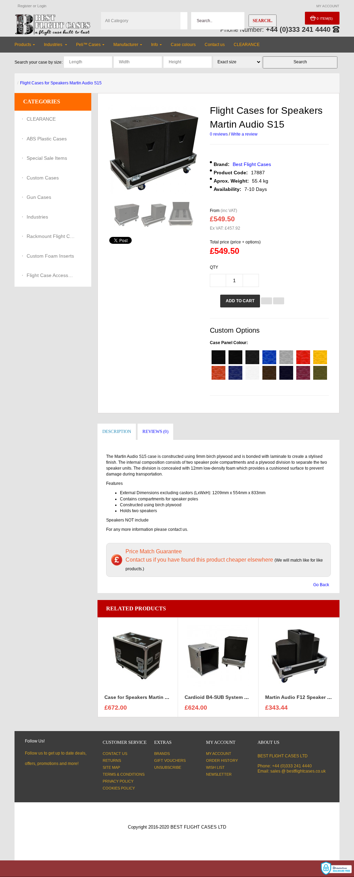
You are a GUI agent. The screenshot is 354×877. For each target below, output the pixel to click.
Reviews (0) (155, 431)
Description (116, 431)
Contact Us (115, 753)
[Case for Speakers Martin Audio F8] (137, 655)
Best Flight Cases (252, 164)
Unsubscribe (167, 767)
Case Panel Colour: (229, 342)
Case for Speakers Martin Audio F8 (145, 697)
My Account (218, 753)
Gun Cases (39, 197)
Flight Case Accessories (51, 275)
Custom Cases (43, 178)
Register (25, 6)
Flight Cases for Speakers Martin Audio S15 (61, 83)
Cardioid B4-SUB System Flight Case (228, 697)
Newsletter (219, 774)
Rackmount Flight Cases (51, 236)
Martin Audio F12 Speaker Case (302, 697)
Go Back (321, 584)
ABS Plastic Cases (47, 138)
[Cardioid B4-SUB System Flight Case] (218, 655)
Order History (222, 760)
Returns (112, 760)
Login (41, 6)
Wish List (215, 767)
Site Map (111, 767)
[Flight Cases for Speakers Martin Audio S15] (127, 215)
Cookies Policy (119, 788)
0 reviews (219, 134)
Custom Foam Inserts (50, 256)
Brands (162, 753)
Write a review (244, 134)
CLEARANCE (41, 119)
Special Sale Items (47, 158)
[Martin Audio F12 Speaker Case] (299, 655)
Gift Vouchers (170, 760)
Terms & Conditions (124, 774)
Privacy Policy (118, 781)
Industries (37, 217)
